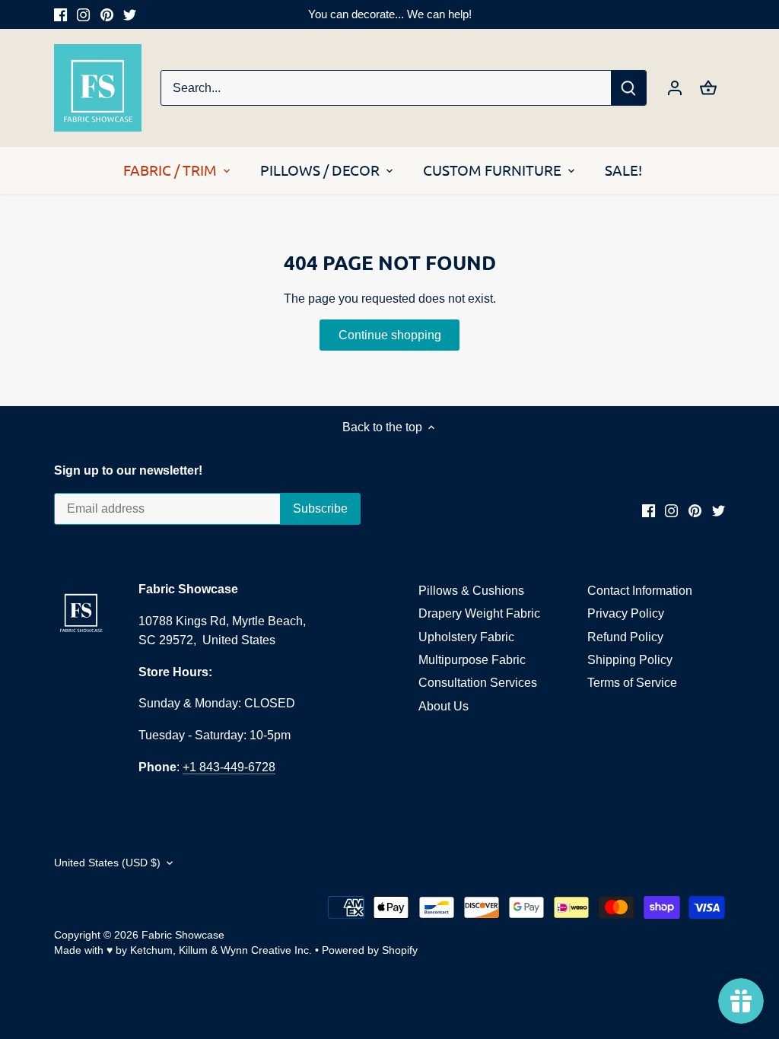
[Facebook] (60, 14)
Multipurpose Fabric (472, 659)
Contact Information (639, 590)
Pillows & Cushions (471, 590)
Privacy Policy (625, 613)
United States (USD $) (107, 862)
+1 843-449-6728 (229, 767)
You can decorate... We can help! (390, 14)
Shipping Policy (629, 659)
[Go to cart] (708, 88)
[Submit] (628, 88)
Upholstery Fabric (466, 637)
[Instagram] (83, 14)
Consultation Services (477, 682)
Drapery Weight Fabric (479, 613)
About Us (443, 706)
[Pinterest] (106, 14)
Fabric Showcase (182, 935)
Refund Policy (625, 637)
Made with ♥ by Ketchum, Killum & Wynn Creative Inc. (183, 950)
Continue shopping (390, 335)
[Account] (675, 88)
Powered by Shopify (370, 950)
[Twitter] (129, 14)
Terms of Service (632, 682)
